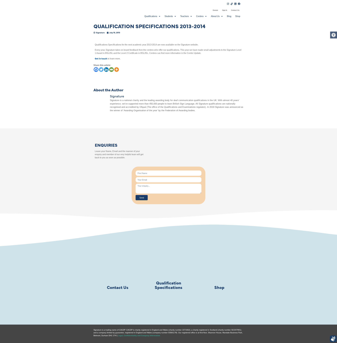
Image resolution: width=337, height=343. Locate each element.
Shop (237, 16)
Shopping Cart (209, 10)
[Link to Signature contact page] (117, 268)
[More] (116, 69)
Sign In (224, 10)
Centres (200, 16)
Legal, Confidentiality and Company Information (139, 335)
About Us (215, 16)
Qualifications (150, 16)
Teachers (184, 16)
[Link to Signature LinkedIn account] (235, 4)
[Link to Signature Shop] (219, 268)
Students (169, 16)
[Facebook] (96, 69)
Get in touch (101, 58)
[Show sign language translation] (333, 339)
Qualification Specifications (168, 285)
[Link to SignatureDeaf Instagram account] (228, 4)
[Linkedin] (106, 69)
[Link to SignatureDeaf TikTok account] (232, 4)
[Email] (111, 69)
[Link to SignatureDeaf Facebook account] (239, 4)
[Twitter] (101, 69)
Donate (215, 10)
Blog (229, 16)
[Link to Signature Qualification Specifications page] (168, 268)
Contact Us (235, 10)
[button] (333, 35)
